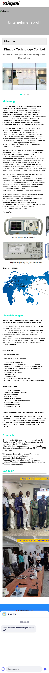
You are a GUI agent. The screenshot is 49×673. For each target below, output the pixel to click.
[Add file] (3, 669)
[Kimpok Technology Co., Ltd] (11, 3)
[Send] (45, 669)
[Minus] (45, 614)
